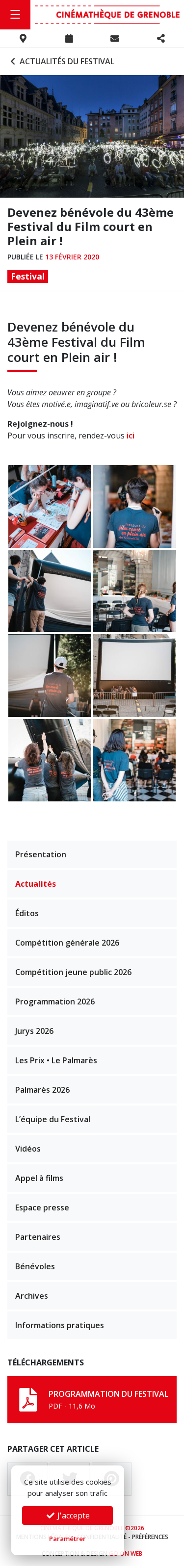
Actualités (35, 883)
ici (130, 435)
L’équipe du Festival (52, 1119)
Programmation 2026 (55, 1001)
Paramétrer (67, 1538)
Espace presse (42, 1207)
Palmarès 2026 (42, 1089)
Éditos (27, 913)
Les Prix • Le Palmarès (56, 1060)
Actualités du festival (66, 61)
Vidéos (28, 1148)
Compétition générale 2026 (67, 942)
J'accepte (72, 1515)
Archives (31, 1295)
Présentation (40, 854)
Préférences (150, 1537)
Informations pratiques (59, 1325)
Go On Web (125, 1553)
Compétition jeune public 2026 (73, 972)
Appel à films (39, 1178)
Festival (28, 276)
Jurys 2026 (34, 1031)
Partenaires (37, 1237)
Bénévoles (35, 1266)
